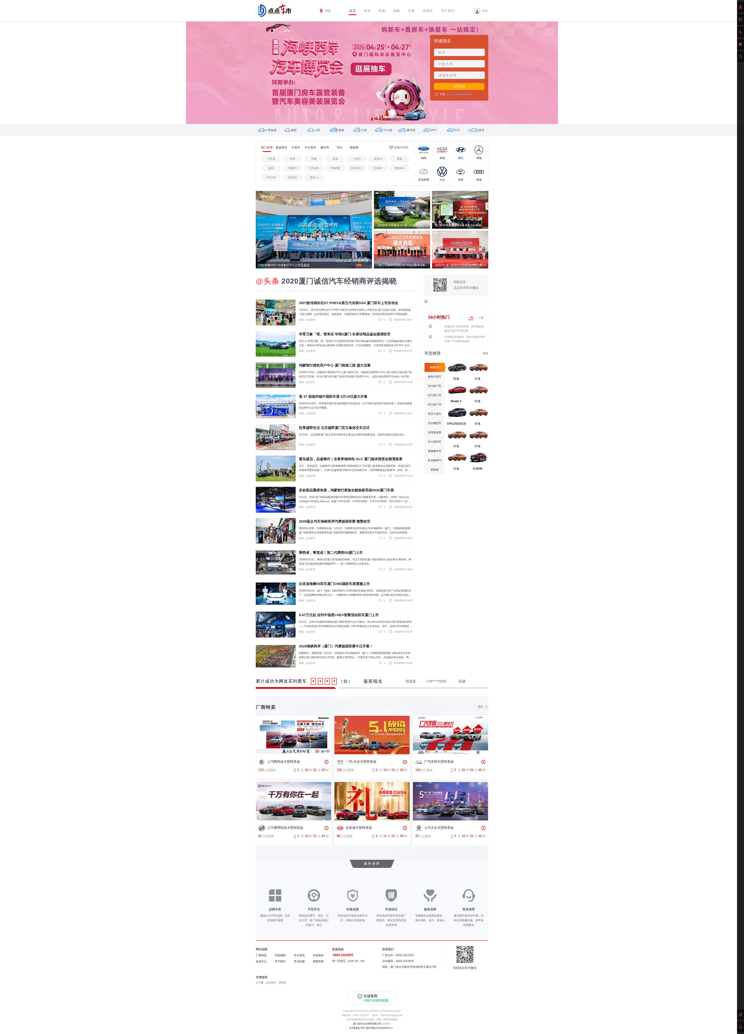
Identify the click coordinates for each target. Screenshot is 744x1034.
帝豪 (314, 158)
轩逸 (477, 378)
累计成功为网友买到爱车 (281, 681)
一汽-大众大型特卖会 (361, 761)
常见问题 (299, 961)
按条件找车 (401, 147)
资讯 (367, 10)
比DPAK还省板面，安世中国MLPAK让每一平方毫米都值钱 (464, 339)
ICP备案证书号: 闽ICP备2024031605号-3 (371, 1028)
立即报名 (459, 86)
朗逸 (456, 378)
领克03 (378, 158)
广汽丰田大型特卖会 (439, 761)
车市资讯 (299, 955)
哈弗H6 (477, 468)
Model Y (456, 401)
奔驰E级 (335, 168)
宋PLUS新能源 (456, 423)
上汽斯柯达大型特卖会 (283, 761)
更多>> (314, 177)
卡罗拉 (271, 158)
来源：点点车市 (307, 319)
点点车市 (271, 982)
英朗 (399, 158)
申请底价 (318, 955)
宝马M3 (271, 177)
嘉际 (271, 168)
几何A (356, 158)
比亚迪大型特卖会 (359, 828)
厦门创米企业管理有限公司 (367, 1023)
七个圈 (259, 982)
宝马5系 (314, 168)
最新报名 (373, 681)
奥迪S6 (292, 177)
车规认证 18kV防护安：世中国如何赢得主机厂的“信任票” (464, 328)
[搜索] (740, 57)
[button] (372, 119)
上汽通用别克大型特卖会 (285, 828)
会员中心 (261, 961)
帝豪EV (292, 168)
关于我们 (448, 10)
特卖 (382, 10)
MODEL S (357, 168)
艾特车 (282, 982)
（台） (346, 681)
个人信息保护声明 (459, 94)
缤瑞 (335, 158)
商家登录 (318, 961)
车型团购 (280, 955)
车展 (411, 10)
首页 (352, 10)
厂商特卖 (261, 955)
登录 (485, 10)
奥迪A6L (399, 168)
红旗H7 (378, 168)
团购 (396, 10)
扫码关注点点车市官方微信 (466, 284)
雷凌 (292, 158)
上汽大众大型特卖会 (439, 828)
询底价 (428, 10)
